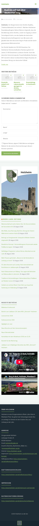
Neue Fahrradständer (7, 332)
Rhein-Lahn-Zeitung (12, 219)
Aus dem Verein (7, 19)
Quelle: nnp (4, 64)
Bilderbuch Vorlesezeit (8, 307)
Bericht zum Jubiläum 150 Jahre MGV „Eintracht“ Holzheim (19, 311)
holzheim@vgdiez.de (11, 443)
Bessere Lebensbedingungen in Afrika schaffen (19, 86)
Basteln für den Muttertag (9, 341)
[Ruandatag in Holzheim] (31, 77)
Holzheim (5, 4)
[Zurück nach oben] (19, 523)
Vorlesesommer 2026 (7, 320)
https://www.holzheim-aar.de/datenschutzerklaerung (17, 501)
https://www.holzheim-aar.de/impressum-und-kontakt (18, 488)
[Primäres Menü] (35, 4)
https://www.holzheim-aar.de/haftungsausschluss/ (16, 475)
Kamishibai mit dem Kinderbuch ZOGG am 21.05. (15, 336)
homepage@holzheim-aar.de (11, 448)
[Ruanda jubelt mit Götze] (7, 77)
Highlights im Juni (6, 324)
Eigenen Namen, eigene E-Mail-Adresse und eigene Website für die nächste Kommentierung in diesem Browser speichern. (17, 145)
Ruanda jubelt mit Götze (5, 84)
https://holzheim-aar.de (14, 451)
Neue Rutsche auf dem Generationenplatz (14, 328)
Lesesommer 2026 (7, 316)
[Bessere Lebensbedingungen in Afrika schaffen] (19, 77)
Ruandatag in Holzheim (30, 83)
